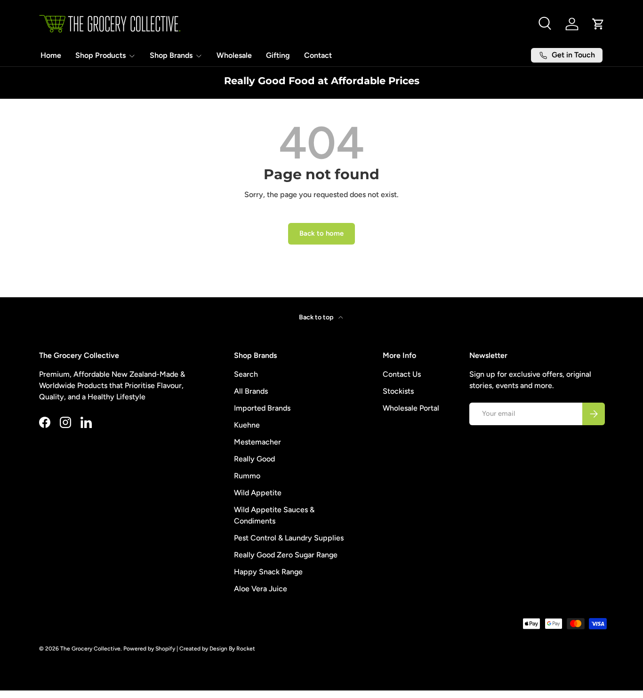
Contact (318, 55)
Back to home (321, 233)
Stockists (398, 391)
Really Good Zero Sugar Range (286, 554)
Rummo (247, 475)
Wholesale (234, 55)
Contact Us (402, 374)
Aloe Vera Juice (260, 588)
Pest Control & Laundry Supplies (289, 537)
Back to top (317, 317)
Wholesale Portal (411, 408)
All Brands (251, 391)
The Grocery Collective (90, 648)
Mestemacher (257, 441)
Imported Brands (262, 408)
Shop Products (100, 55)
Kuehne (247, 424)
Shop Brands (171, 55)
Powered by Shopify (149, 648)
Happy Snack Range (268, 571)
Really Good (254, 458)
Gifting (278, 55)
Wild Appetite (257, 492)
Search (246, 374)
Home (50, 55)
